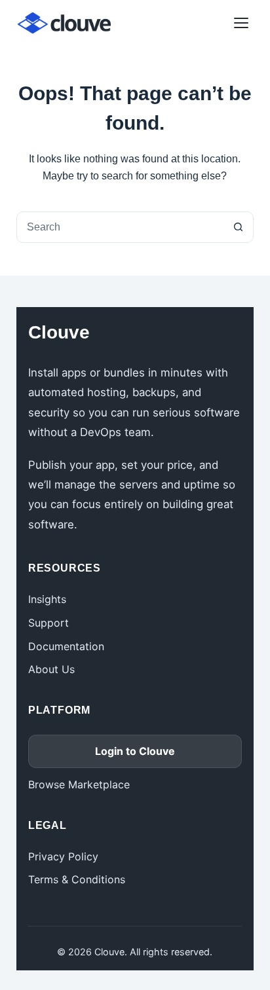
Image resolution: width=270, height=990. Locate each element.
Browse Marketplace (79, 784)
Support (48, 622)
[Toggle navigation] (241, 22)
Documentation (66, 646)
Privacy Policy (63, 856)
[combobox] (120, 227)
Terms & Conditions (76, 879)
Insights (47, 599)
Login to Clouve (135, 751)
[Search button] (238, 227)
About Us (51, 669)
